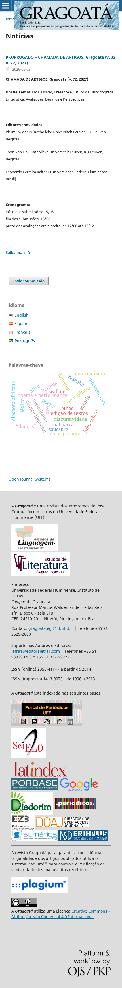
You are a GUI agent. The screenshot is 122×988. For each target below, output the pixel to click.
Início (10, 18)
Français (22, 332)
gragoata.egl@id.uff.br (50, 628)
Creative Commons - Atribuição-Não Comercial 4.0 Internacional (60, 913)
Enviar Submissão (28, 280)
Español (22, 323)
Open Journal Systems (30, 479)
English (21, 315)
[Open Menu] (5, 5)
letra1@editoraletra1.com (35, 651)
